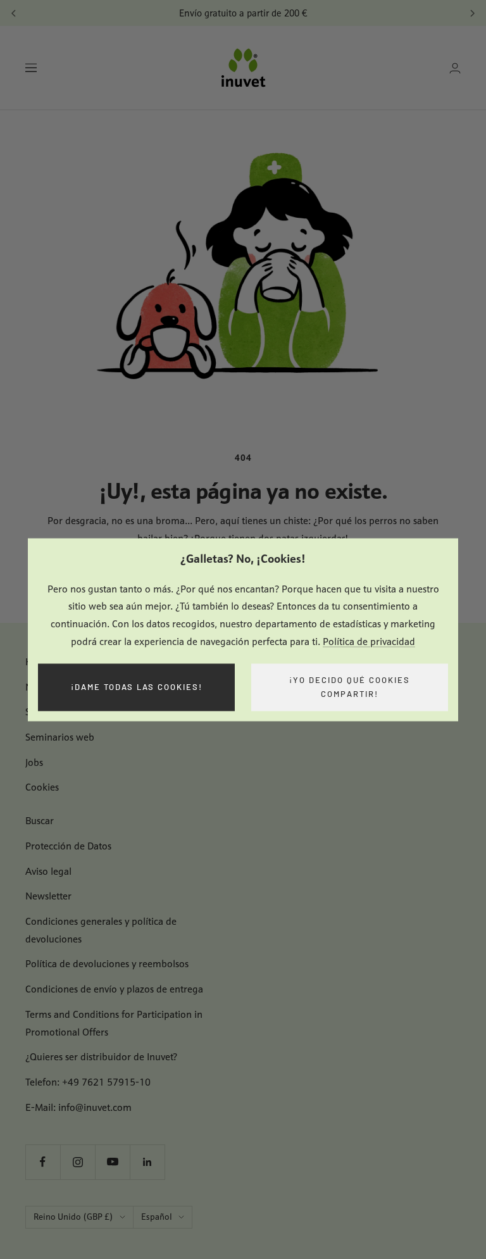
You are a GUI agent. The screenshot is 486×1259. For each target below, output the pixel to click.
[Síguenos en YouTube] (112, 1161)
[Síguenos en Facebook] (42, 1161)
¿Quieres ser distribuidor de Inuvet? (101, 1056)
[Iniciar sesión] (455, 68)
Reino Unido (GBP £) (73, 1216)
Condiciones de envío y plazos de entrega (114, 989)
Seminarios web (59, 737)
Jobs (34, 762)
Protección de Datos (68, 846)
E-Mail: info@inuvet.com (78, 1107)
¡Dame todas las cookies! (136, 687)
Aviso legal (48, 871)
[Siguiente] (472, 13)
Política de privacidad (369, 641)
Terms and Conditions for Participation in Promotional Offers (113, 1023)
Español (156, 1216)
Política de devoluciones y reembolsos (107, 963)
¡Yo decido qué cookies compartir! (349, 687)
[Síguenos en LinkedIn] (147, 1161)
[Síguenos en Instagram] (77, 1161)
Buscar (39, 820)
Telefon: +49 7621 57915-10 (88, 1082)
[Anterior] (14, 13)
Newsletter (48, 896)
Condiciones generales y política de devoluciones (101, 930)
